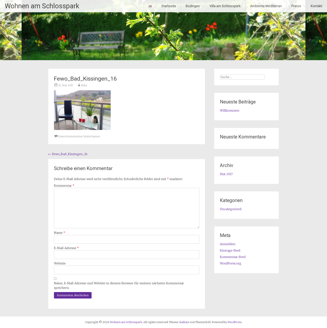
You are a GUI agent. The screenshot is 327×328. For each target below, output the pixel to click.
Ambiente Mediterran (266, 6)
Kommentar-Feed (233, 257)
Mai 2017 (226, 174)
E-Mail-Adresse (66, 248)
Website (60, 263)
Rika (84, 85)
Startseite (168, 6)
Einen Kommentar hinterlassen (79, 136)
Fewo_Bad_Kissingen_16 (67, 154)
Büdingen (193, 6)
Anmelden (227, 244)
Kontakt (316, 6)
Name (59, 233)
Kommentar (64, 185)
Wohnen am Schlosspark (42, 6)
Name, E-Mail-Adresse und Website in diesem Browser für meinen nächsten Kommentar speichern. (119, 285)
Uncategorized (230, 209)
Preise (296, 6)
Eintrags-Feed (230, 250)
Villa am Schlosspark (225, 6)
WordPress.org (230, 263)
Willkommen (229, 110)
